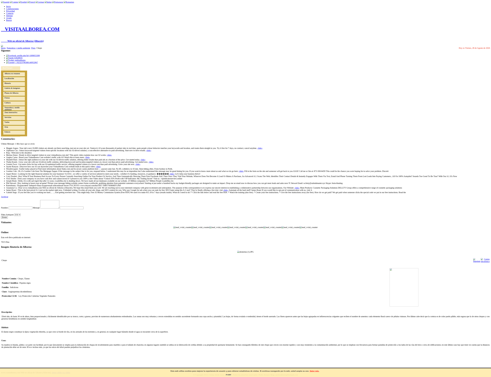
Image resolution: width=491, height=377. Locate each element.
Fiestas (7, 98)
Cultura (7, 103)
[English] (23, 2)
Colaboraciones (12, 9)
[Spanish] (5, 2)
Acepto (228, 375)
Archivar (4, 197)
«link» (260, 148)
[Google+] (22, 62)
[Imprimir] (476, 261)
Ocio (6, 127)
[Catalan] (14, 2)
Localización (9, 78)
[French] (31, 2)
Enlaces (7, 132)
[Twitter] (15, 60)
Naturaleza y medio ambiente (18, 48)
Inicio (8, 6)
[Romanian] (69, 2)
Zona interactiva (10, 112)
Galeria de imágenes (12, 88)
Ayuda (9, 18)
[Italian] (48, 2)
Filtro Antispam (7, 215)
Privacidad (10, 11)
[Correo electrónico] (485, 261)
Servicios (7, 117)
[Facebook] (23, 55)
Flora (33, 48)
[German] (40, 2)
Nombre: (4, 208)
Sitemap (9, 16)
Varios (6, 122)
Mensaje (36, 208)
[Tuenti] (14, 58)
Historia (7, 83)
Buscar (9, 20)
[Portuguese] (57, 2)
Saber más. (314, 371)
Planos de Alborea (11, 93)
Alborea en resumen (12, 74)
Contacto (9, 13)
